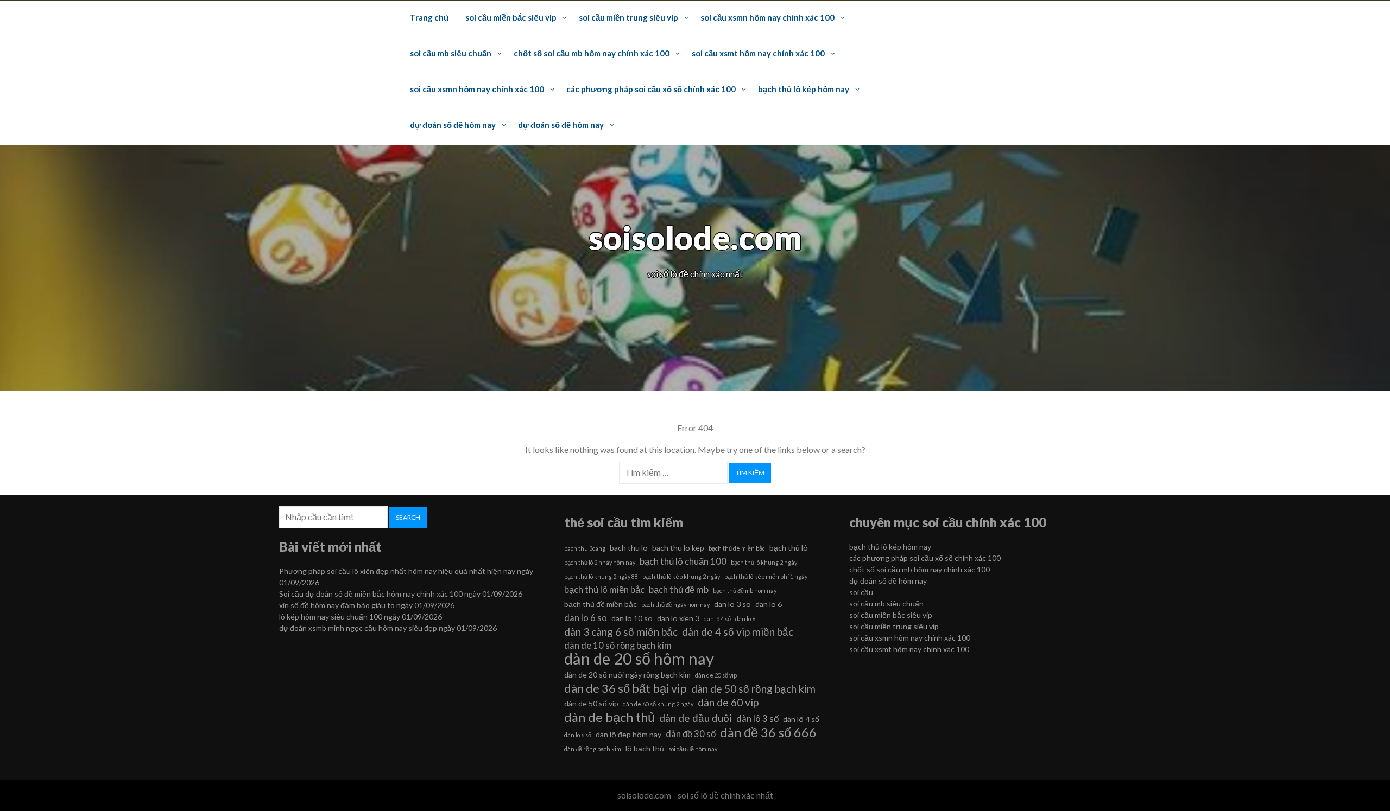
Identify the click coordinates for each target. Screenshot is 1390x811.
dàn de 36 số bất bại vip (625, 688)
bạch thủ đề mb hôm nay (744, 590)
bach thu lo (629, 547)
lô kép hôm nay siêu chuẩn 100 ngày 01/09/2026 (360, 616)
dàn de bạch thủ (609, 717)
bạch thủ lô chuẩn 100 (683, 561)
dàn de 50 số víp (591, 703)
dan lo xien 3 (678, 618)
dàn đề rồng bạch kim (592, 748)
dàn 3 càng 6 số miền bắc (621, 631)
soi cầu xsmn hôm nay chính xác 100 (767, 17)
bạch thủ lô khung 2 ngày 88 (601, 576)
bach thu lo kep (678, 547)
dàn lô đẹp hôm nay (628, 734)
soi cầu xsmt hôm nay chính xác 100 (758, 53)
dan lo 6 (768, 604)
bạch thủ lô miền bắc (604, 589)
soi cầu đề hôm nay (692, 748)
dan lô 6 (745, 618)
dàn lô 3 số (757, 718)
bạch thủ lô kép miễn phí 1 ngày (765, 576)
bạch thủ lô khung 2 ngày (764, 562)
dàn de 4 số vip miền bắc (737, 631)
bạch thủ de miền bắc (737, 548)
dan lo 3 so (732, 604)
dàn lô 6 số (577, 734)
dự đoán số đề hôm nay (453, 125)
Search (408, 517)
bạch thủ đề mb (679, 589)
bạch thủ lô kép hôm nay (803, 89)
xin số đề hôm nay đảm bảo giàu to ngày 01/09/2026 (366, 605)
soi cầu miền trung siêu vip (628, 17)
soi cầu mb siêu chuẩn (450, 53)
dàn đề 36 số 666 (768, 732)
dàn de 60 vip (728, 702)
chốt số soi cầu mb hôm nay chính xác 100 (591, 53)
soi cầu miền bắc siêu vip (511, 17)
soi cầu (861, 592)
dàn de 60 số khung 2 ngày (658, 703)
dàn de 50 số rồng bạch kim (753, 688)
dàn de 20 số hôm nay (639, 658)
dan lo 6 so (585, 617)
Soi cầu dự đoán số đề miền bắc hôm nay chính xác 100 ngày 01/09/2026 (400, 593)
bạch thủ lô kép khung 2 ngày (681, 576)
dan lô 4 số (717, 618)
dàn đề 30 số (691, 733)
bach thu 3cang (584, 548)
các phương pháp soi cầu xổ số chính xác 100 (651, 89)
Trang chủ (429, 17)
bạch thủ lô (788, 547)
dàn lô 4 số (801, 719)
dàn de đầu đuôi (695, 718)
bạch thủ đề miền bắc (600, 604)
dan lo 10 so (632, 618)
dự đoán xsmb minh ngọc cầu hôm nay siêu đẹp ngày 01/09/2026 (388, 628)
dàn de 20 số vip (716, 675)
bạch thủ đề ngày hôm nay (675, 604)
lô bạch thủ (645, 748)
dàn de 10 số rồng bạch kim (618, 645)
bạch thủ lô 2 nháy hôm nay (599, 562)
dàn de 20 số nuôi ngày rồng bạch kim (627, 674)
